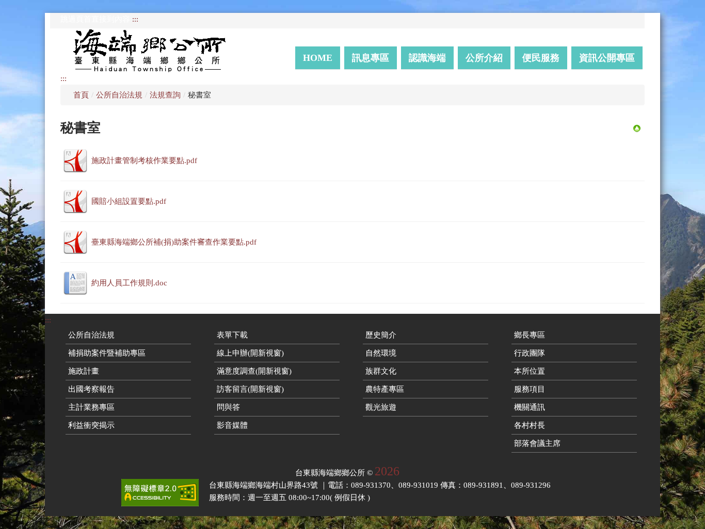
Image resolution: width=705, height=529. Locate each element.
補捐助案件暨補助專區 (107, 353)
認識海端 (427, 58)
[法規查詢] (637, 127)
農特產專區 (384, 389)
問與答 (228, 407)
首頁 (81, 95)
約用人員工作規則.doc (129, 283)
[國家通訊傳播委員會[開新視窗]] (160, 492)
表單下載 (232, 335)
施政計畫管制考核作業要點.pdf (144, 160)
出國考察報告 (91, 389)
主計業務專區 (91, 407)
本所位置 (529, 371)
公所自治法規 (119, 95)
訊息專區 (370, 58)
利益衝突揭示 (91, 425)
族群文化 (380, 371)
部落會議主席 (537, 443)
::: (135, 19)
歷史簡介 (380, 335)
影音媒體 (232, 425)
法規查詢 (165, 95)
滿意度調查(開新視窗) (254, 371)
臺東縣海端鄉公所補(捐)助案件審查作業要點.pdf (174, 242)
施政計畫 (83, 371)
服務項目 (529, 389)
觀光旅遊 (380, 407)
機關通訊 (529, 407)
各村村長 (529, 425)
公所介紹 (484, 58)
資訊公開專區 (607, 58)
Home (317, 58)
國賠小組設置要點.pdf (128, 201)
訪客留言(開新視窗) (250, 389)
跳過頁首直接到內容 (95, 19)
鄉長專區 (529, 335)
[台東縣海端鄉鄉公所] (154, 50)
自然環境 (380, 353)
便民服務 (540, 58)
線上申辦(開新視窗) (250, 353)
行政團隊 (529, 353)
